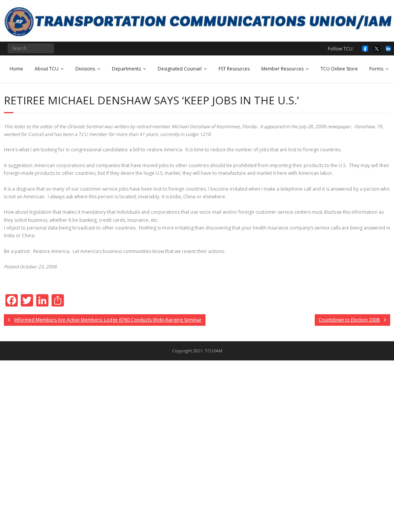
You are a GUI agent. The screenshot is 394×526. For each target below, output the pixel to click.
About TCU (46, 68)
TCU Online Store (339, 68)
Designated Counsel (180, 68)
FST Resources (234, 68)
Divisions (85, 68)
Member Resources (282, 68)
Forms (376, 68)
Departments (126, 68)
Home (16, 68)
